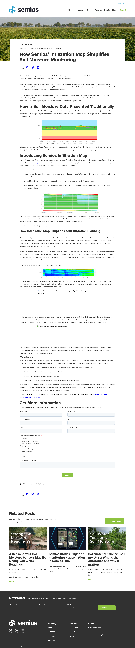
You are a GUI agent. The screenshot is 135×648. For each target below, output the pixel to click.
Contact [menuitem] (123, 10)
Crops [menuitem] (89, 10)
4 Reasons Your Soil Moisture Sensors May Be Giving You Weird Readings (27, 559)
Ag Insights (42, 484)
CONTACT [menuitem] (51, 636)
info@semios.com (94, 627)
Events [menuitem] (107, 10)
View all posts (114, 521)
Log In (98, 635)
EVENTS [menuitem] (71, 636)
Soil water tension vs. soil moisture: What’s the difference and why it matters (106, 559)
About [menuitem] (70, 10)
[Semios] (23, 624)
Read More (13, 581)
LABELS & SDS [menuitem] (53, 640)
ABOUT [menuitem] (50, 627)
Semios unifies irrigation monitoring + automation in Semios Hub (67, 557)
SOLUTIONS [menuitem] (72, 627)
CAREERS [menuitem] (51, 632)
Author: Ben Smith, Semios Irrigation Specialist (41, 48)
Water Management (29, 484)
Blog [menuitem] (114, 10)
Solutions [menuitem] (79, 10)
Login (120, 3)
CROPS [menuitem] (71, 632)
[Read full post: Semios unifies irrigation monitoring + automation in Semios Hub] (67, 538)
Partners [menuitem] (98, 10)
